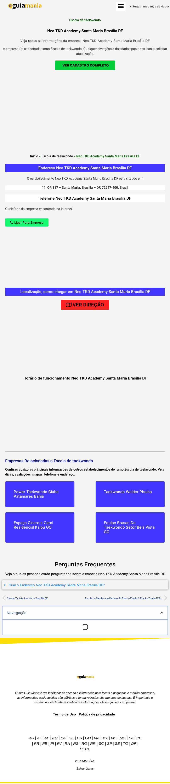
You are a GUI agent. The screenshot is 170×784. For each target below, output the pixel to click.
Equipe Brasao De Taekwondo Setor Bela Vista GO (129, 527)
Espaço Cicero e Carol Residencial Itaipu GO (33, 525)
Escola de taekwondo (57, 156)
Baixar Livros (85, 768)
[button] (120, 6)
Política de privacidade (97, 714)
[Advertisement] (85, 103)
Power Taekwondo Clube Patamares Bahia (36, 494)
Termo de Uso (64, 714)
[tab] (85, 584)
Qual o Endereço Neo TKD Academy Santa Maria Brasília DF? (57, 585)
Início (34, 156)
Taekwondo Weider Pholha (128, 492)
